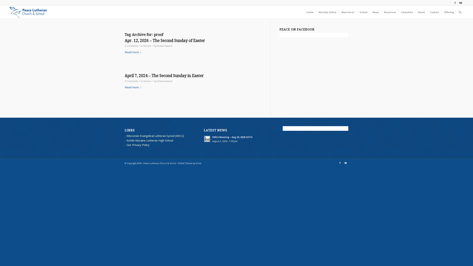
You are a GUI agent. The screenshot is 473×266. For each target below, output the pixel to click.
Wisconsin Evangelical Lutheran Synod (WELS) (155, 136)
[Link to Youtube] (461, 3)
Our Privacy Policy (138, 145)
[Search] (460, 12)
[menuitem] (310, 12)
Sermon (147, 45)
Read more (132, 52)
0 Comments (131, 45)
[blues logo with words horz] (28, 12)
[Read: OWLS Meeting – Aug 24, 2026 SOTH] (207, 139)
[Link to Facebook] (455, 3)
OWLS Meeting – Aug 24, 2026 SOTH (232, 137)
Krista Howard (164, 45)
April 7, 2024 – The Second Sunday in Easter (164, 75)
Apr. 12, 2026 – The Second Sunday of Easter (165, 40)
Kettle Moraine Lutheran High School (150, 140)
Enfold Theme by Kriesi (189, 163)
